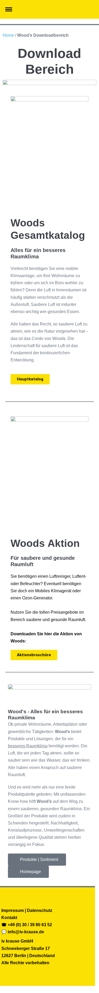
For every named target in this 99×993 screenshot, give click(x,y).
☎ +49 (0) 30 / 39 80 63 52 (26, 924)
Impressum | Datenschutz (26, 910)
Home (8, 35)
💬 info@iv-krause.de (22, 932)
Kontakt (9, 917)
